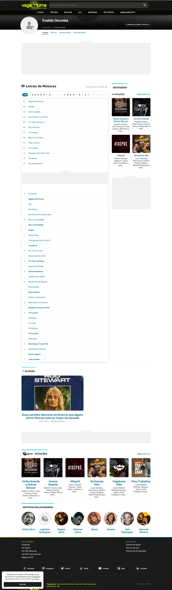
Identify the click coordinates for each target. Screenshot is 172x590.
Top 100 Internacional (31, 554)
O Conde (32, 323)
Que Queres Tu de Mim (38, 117)
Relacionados (65, 32)
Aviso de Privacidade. (30, 579)
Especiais (26, 545)
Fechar (23, 584)
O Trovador (33, 132)
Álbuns (54, 32)
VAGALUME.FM (143, 94)
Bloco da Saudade (36, 220)
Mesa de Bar (33, 287)
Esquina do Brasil (36, 266)
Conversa (32, 158)
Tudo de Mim (34, 143)
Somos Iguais (34, 112)
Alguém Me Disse (35, 101)
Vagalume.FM (127, 12)
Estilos (68, 12)
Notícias (92, 12)
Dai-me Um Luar (35, 251)
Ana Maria (32, 209)
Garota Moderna (35, 163)
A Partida (32, 194)
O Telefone (33, 328)
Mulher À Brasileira (36, 297)
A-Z (80, 12)
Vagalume (34, 5)
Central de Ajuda (133, 545)
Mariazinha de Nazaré (37, 282)
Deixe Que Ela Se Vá (37, 256)
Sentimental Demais (37, 349)
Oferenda (32, 339)
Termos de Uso (132, 548)
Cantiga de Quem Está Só (39, 240)
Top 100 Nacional (29, 551)
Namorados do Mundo (38, 302)
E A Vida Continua (36, 122)
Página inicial (47, 28)
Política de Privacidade (136, 551)
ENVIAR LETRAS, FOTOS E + (139, 24)
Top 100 (54, 12)
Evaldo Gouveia (55, 20)
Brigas (31, 107)
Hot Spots (109, 12)
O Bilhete (32, 318)
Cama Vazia (33, 235)
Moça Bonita (33, 127)
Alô (29, 204)
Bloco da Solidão (35, 138)
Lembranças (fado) (36, 277)
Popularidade (79, 32)
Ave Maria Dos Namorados (39, 214)
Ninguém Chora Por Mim (39, 153)
